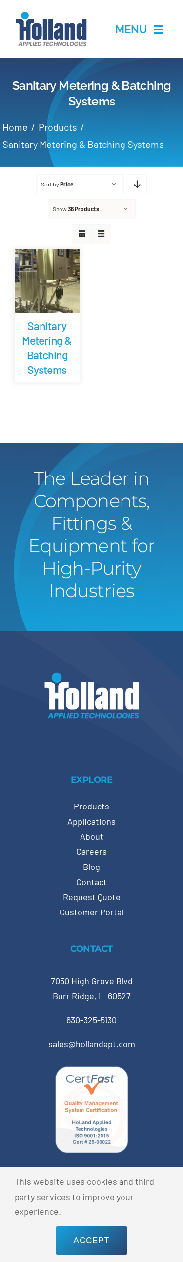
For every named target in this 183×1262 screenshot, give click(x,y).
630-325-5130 (91, 1019)
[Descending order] (136, 184)
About (91, 836)
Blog (91, 866)
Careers (91, 851)
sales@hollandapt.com (91, 1043)
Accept (91, 1240)
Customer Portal (91, 912)
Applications (91, 821)
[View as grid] (81, 234)
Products (91, 806)
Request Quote (92, 896)
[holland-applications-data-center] (51, 15)
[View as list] (101, 234)
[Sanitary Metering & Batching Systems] (47, 256)
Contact (91, 881)
